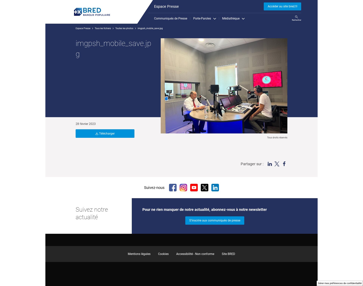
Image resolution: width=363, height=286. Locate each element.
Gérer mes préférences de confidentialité (340, 283)
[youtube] (194, 187)
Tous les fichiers (103, 28)
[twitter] (204, 187)
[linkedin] (215, 187)
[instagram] (183, 187)
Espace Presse (83, 28)
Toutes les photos (124, 28)
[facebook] (173, 187)
